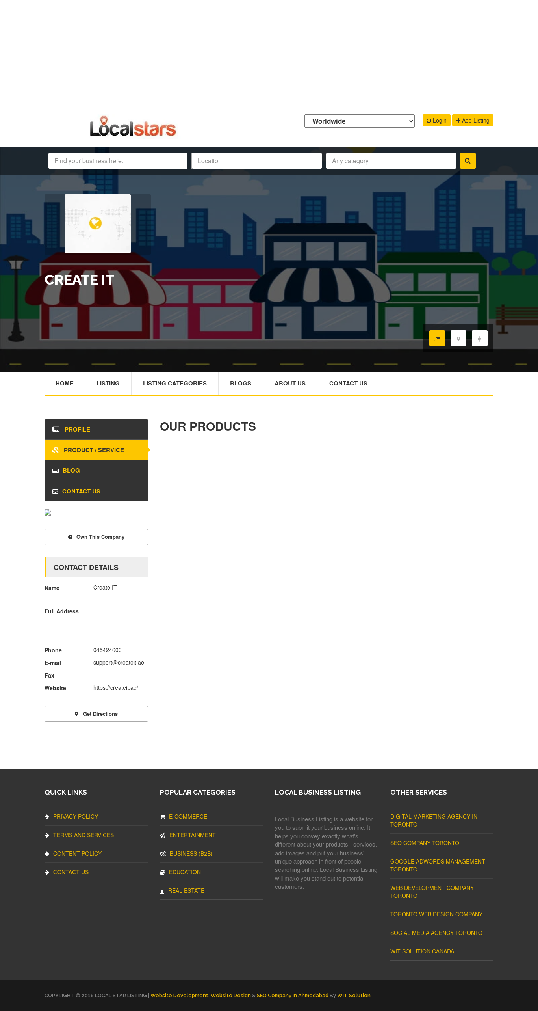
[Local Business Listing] (134, 135)
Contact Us (348, 383)
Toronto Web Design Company (436, 914)
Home (65, 383)
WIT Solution (354, 995)
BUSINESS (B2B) (191, 853)
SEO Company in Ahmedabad (292, 995)
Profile (76, 429)
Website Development (179, 995)
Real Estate (186, 890)
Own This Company (100, 536)
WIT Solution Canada (422, 951)
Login (439, 120)
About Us (290, 383)
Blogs (240, 383)
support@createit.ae (118, 662)
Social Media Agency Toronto (436, 933)
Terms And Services (83, 835)
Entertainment (192, 835)
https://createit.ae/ (115, 687)
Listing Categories (175, 383)
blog (71, 470)
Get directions (100, 713)
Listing (108, 383)
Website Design (231, 995)
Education (185, 872)
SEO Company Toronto (424, 843)
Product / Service (94, 449)
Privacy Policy (75, 816)
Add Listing (475, 120)
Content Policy (77, 853)
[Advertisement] (269, 55)
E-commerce (188, 816)
